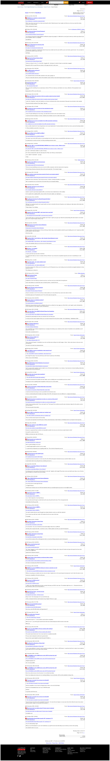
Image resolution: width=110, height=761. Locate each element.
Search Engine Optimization (79, 80)
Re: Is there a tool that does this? (32, 547)
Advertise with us (39, 4)
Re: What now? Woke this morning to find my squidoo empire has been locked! (41, 99)
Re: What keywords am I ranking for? (33, 442)
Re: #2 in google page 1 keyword (33, 617)
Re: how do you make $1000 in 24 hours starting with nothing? (38, 631)
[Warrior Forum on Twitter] (20, 756)
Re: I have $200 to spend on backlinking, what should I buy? (39, 353)
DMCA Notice (61, 743)
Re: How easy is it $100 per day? (32, 583)
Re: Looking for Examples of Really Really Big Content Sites (38, 389)
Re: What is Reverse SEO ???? (33, 340)
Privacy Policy (55, 743)
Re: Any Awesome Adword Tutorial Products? (35, 34)
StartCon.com (82, 751)
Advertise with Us (82, 737)
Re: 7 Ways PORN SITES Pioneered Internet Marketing (37, 481)
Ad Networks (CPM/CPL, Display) (78, 29)
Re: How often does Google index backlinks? (36, 377)
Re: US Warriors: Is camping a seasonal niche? (35, 21)
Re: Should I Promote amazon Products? (34, 290)
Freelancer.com (83, 749)
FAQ (31, 749)
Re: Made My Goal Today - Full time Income (35, 594)
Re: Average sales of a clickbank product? (34, 303)
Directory (69, 749)
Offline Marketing (81, 159)
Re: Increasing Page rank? (32, 85)
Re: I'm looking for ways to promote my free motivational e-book (38, 111)
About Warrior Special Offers (73, 752)
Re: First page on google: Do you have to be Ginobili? (38, 683)
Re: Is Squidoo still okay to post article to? (34, 189)
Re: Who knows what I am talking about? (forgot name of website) (39, 711)
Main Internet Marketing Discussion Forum (76, 15)
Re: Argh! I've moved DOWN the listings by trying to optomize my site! (41, 570)
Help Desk (56, 4)
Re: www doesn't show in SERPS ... (33, 495)
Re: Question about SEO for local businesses (35, 165)
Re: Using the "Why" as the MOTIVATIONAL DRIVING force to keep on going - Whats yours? (44, 148)
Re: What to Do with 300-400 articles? (33, 607)
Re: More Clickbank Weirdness (32, 326)
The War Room (45, 750)
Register (22, 4)
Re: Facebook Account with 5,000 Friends (34, 456)
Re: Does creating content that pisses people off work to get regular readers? (41, 177)
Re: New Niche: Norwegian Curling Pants (34, 524)
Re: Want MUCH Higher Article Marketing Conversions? (37, 366)
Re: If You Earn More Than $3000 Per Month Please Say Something (39, 314)
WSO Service (70, 753)
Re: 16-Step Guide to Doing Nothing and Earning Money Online (38, 560)
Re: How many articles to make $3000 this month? (36, 427)
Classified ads (45, 752)
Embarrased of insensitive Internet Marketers (35, 227)
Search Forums (47, 6)
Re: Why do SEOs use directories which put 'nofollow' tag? (38, 415)
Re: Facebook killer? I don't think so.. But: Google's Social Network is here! (41, 241)
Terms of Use (48, 743)
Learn (42, 2)
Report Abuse (32, 750)
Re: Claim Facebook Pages (31, 278)
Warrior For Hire (46, 751)
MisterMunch (32, 19)
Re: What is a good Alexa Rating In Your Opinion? (36, 469)
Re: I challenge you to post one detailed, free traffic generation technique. (40, 123)
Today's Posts (71, 4)
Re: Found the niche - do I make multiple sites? (35, 265)
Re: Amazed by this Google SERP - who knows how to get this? (39, 215)
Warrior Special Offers (47, 749)
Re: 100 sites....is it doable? (31, 251)
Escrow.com (82, 750)
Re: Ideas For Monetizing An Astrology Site (34, 47)
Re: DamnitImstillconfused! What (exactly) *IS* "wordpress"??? (38, 721)
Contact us (70, 751)
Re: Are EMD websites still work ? (32, 73)
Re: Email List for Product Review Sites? (34, 61)
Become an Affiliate (58, 751)
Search (65, 2)
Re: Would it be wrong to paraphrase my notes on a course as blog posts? (41, 402)
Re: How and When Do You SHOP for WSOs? (35, 136)
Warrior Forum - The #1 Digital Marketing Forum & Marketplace (30, 6)
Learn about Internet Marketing (60, 749)
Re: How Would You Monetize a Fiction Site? (35, 646)
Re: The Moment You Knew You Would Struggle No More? (37, 202)
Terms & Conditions (71, 750)
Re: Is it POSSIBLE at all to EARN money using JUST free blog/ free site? (40, 658)
